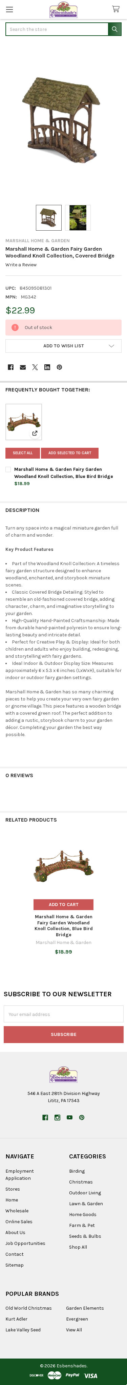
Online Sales (19, 1222)
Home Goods (83, 1214)
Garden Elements (85, 1308)
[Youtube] (69, 1117)
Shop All (78, 1247)
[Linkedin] (47, 367)
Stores (12, 1189)
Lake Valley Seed (23, 1330)
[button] (63, 346)
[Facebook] (10, 367)
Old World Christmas (28, 1308)
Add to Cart (64, 904)
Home (11, 1200)
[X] (35, 367)
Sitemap (14, 1265)
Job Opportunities (25, 1243)
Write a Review (21, 265)
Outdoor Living (85, 1193)
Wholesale (16, 1211)
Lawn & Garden (86, 1204)
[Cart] (117, 9)
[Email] (23, 367)
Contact (14, 1254)
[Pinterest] (59, 367)
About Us (15, 1232)
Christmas (81, 1182)
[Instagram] (57, 1117)
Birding (77, 1171)
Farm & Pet (82, 1225)
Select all (23, 453)
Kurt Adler (16, 1319)
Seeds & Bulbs (85, 1236)
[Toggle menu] (9, 9)
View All (74, 1330)
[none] (63, 121)
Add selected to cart (69, 453)
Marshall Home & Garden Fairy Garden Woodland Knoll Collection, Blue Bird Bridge (64, 926)
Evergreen (77, 1319)
